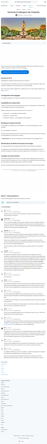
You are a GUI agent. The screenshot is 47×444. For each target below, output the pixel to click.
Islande (2, 413)
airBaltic (2, 382)
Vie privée (27, 435)
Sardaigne (3, 393)
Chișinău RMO (4, 5)
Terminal (18, 5)
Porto (2, 424)
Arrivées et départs (4, 374)
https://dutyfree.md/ (9, 324)
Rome (2, 418)
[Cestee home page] (5, 2)
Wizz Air (2, 401)
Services (31, 5)
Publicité (31, 435)
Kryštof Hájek (20, 15)
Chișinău (23, 9)
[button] (2, 2)
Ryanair (2, 388)
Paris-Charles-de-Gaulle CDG (6, 405)
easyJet (2, 397)
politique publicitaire (32, 170)
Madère (2, 407)
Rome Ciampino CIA (5, 399)
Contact (2, 431)
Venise (2, 411)
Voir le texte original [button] (16, 211)
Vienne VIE (3, 384)
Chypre (2, 420)
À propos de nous (4, 429)
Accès (11, 5)
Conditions (23, 435)
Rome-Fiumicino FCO (5, 391)
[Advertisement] (23, 54)
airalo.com (6, 90)
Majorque (3, 422)
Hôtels (24, 5)
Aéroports (18, 9)
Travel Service (3, 403)
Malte (2, 409)
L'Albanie (2, 416)
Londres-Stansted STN (5, 386)
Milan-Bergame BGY (5, 395)
